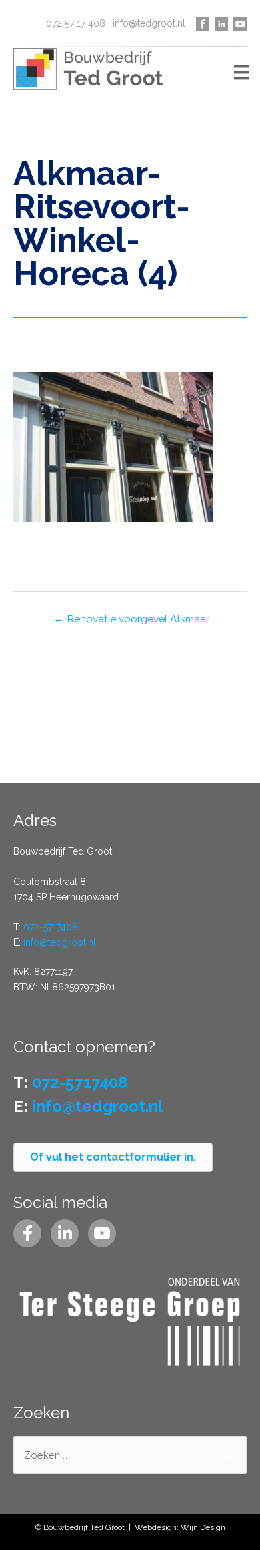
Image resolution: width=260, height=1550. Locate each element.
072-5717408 (50, 927)
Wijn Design (203, 1527)
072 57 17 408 (75, 23)
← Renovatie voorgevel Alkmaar (131, 618)
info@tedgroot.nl (149, 23)
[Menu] (241, 72)
